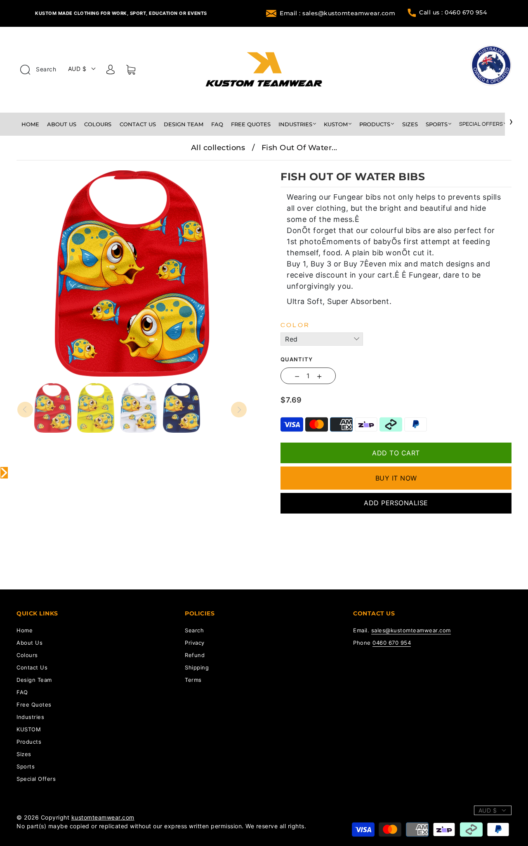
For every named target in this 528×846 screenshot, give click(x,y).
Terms (193, 679)
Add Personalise (396, 503)
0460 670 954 (391, 642)
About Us (61, 124)
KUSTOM (336, 124)
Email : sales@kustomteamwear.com (337, 13)
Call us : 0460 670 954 (453, 12)
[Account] (110, 71)
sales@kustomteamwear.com (411, 630)
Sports (437, 124)
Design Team (183, 124)
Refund (195, 655)
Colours (97, 124)
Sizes (410, 124)
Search (45, 69)
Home (30, 124)
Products (374, 124)
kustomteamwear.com (102, 817)
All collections (218, 147)
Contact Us (138, 124)
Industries (295, 124)
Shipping (197, 667)
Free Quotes (251, 124)
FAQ (217, 124)
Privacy (195, 642)
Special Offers (481, 124)
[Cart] (130, 71)
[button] (40, 166)
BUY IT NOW (396, 478)
